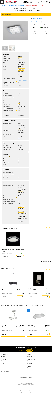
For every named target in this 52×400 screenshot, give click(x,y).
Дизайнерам (29, 363)
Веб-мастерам (30, 362)
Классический (21, 67)
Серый (19, 73)
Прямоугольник (22, 136)
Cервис (29, 354)
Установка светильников (32, 357)
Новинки (3, 362)
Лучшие (25, 218)
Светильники (13, 5)
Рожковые (20, 205)
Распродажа (3, 360)
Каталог (8, 5)
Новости (29, 366)
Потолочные (21, 5)
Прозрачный (21, 71)
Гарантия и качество (31, 359)
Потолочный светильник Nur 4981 (11, 327)
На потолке (21, 185)
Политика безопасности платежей (26, 377)
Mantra (19, 58)
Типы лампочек (30, 369)
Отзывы (28, 364)
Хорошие (20, 221)
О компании (4, 354)
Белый (22, 69)
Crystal (19, 60)
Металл (24, 75)
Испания (20, 56)
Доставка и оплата (30, 356)
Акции (2, 363)
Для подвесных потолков (21, 208)
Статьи (28, 367)
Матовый (20, 130)
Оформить (29, 350)
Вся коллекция (45, 261)
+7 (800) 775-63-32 (28, 1)
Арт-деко (20, 66)
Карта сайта (3, 364)
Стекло (19, 75)
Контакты (3, 356)
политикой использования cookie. (26, 386)
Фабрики (3, 357)
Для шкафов (21, 205)
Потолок (20, 187)
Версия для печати (37, 18)
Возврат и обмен (30, 360)
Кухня (24, 194)
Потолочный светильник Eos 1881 (37, 327)
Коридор (20, 189)
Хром (19, 69)
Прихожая (20, 190)
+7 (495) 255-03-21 (28, 2)
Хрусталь (20, 76)
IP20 (19, 196)
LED (19, 93)
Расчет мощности (22, 80)
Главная (3, 5)
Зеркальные (21, 220)
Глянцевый (21, 149)
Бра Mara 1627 (32, 290)
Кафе (24, 189)
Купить (19, 256)
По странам (3, 359)
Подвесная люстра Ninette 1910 (11, 290)
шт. (22, 350)
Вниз (19, 138)
